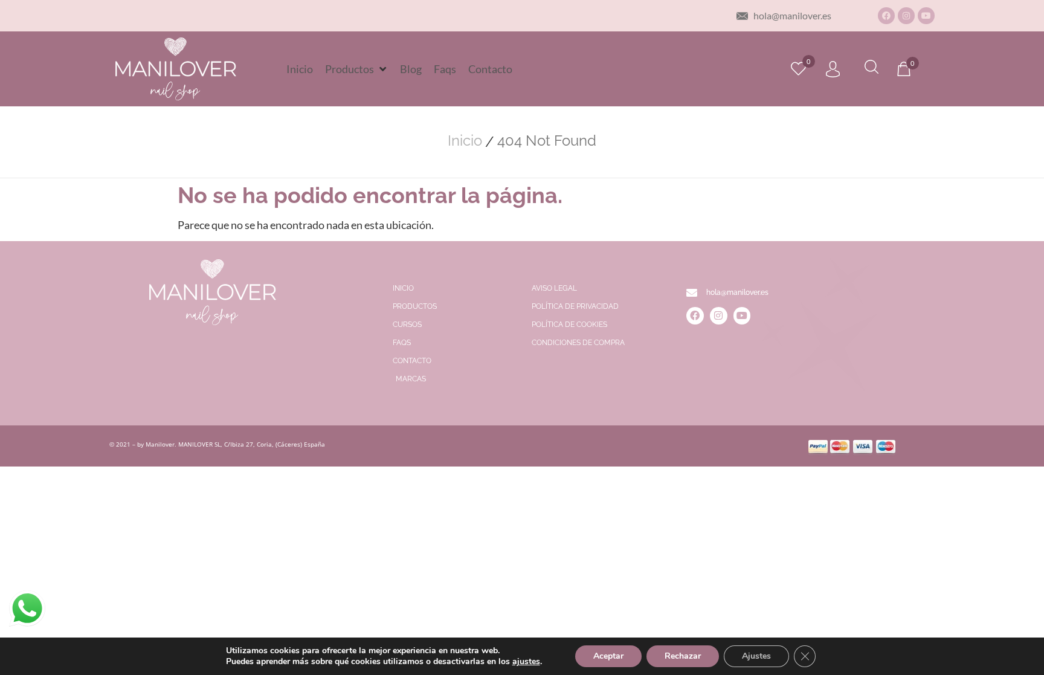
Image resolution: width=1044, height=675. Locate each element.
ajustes (526, 661)
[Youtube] (926, 15)
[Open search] (871, 68)
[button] (356, 69)
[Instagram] (906, 15)
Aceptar (608, 656)
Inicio (465, 141)
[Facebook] (886, 15)
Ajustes (756, 656)
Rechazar (683, 656)
